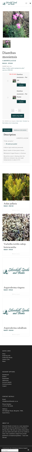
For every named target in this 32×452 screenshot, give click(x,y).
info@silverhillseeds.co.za (10, 401)
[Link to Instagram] (28, 450)
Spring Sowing (15, 123)
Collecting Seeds (7, 357)
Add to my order (17, 116)
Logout (4, 386)
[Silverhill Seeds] (13, 3)
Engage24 (25, 448)
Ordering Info (6, 355)
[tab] (7, 130)
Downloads (5, 378)
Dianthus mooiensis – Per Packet (22, 94)
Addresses (5, 380)
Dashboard (5, 374)
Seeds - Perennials (23, 121)
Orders (4, 376)
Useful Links (6, 359)
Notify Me (21, 85)
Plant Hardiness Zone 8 (7, 123)
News (4, 361)
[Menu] (26, 3)
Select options (16, 210)
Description (7, 130)
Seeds (17, 121)
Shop (3, 353)
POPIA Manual (15, 448)
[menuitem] (26, 3)
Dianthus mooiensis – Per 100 (22, 77)
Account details (6, 382)
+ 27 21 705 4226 (7, 406)
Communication (7, 384)
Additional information (20, 130)
